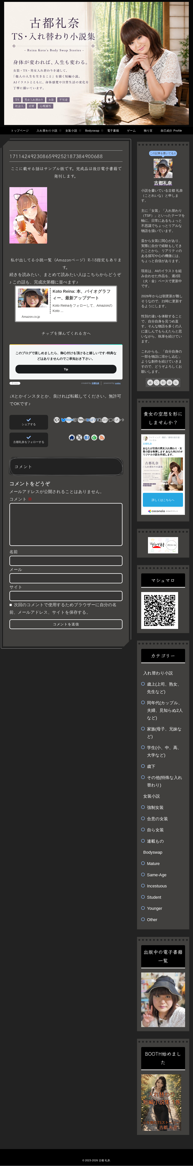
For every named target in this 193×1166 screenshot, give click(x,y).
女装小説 (151, 796)
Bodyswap (152, 852)
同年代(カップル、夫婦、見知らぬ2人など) (165, 710)
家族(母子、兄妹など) (164, 733)
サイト (15, 587)
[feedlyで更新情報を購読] (94, 437)
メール (15, 569)
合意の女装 (157, 818)
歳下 (151, 766)
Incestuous (157, 886)
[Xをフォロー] (79, 437)
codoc (118, 383)
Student (154, 897)
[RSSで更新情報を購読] (102, 437)
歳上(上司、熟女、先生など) (164, 688)
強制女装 (155, 807)
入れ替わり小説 (158, 673)
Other (152, 919)
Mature (153, 863)
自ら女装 (155, 830)
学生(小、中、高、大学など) (164, 751)
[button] (105, 420)
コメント (20, 499)
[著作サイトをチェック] (72, 437)
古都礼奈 (95, 383)
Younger (154, 908)
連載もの (155, 841)
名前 (13, 551)
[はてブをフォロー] (87, 437)
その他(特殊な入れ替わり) (164, 781)
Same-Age (156, 875)
